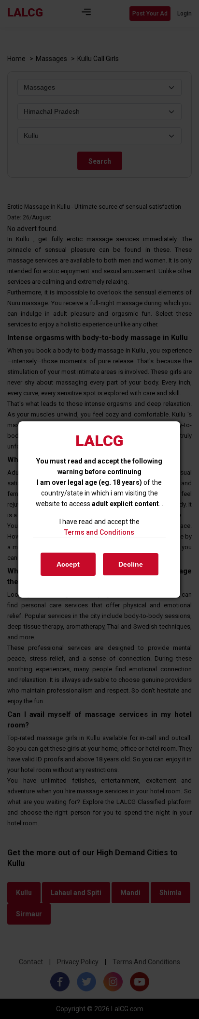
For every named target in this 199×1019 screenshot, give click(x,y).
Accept (68, 564)
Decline (130, 564)
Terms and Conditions (99, 532)
